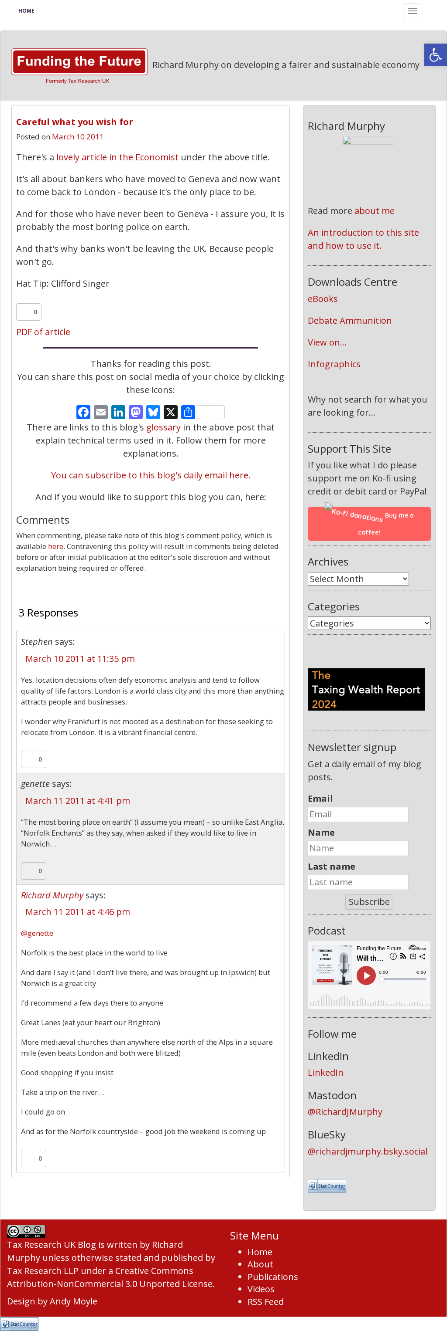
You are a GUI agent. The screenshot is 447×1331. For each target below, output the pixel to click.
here (55, 546)
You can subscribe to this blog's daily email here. (151, 475)
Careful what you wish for (74, 122)
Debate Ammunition (350, 320)
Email (320, 798)
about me (374, 211)
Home (26, 10)
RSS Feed (266, 1301)
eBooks (323, 299)
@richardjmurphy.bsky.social (367, 1151)
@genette (37, 933)
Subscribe (369, 902)
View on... (327, 342)
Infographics (334, 364)
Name (321, 832)
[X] (170, 413)
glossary (163, 427)
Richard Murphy (52, 895)
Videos (261, 1289)
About (260, 1264)
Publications (273, 1277)
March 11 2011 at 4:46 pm (77, 912)
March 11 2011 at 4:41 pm (77, 800)
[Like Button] (24, 311)
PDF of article (43, 332)
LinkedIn (326, 1072)
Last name (331, 866)
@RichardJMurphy (345, 1112)
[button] (435, 55)
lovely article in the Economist (118, 157)
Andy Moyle (73, 1301)
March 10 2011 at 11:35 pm (80, 658)
